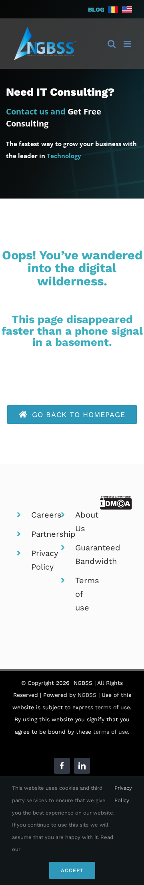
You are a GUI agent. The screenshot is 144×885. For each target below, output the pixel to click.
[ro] (113, 8)
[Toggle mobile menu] (128, 44)
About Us (81, 532)
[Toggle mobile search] (112, 44)
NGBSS (87, 705)
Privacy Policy (37, 570)
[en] (127, 8)
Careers (37, 525)
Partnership (37, 545)
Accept (72, 870)
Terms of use (81, 604)
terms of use (112, 718)
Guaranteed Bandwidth (81, 565)
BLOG (96, 9)
